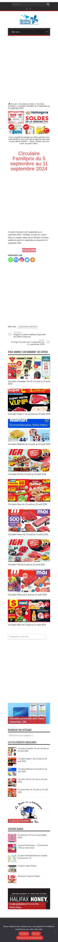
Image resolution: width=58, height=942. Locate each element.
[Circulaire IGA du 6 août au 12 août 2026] (29, 561)
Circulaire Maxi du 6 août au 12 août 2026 (27, 625)
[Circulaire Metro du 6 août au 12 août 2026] (29, 591)
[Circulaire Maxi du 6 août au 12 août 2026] (29, 621)
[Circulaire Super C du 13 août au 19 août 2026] (29, 411)
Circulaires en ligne (26, 104)
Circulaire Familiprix (16, 232)
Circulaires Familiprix (28, 326)
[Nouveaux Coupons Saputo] (12, 883)
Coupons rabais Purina (27, 866)
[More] (32, 259)
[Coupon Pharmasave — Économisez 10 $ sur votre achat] (12, 852)
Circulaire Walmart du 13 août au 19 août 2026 (29, 444)
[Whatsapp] (10, 259)
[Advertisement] (29, 70)
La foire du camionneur (19, 820)
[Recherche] (48, 4)
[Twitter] (27, 259)
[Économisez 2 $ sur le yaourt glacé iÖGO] (12, 842)
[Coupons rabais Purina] (12, 872)
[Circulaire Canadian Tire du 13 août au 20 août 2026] (29, 378)
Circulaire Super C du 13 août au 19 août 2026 (29, 414)
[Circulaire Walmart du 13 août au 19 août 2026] (29, 441)
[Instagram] (21, 259)
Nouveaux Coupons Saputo (29, 876)
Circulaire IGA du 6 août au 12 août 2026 (26, 564)
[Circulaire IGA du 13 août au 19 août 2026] (29, 471)
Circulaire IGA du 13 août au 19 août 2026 (27, 474)
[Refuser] (54, 932)
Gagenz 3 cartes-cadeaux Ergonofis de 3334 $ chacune (30, 335)
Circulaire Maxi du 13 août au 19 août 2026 (27, 504)
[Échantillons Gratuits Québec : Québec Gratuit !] (29, 22)
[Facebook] (16, 259)
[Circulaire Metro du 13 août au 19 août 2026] (29, 531)
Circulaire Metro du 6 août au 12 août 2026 (27, 594)
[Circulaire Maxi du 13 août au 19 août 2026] (29, 501)
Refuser (36, 933)
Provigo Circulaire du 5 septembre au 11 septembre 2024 (27, 342)
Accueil (14, 104)
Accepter (24, 933)
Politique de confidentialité (29, 938)
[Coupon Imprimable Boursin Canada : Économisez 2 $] (12, 862)
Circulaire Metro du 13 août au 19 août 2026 (28, 534)
